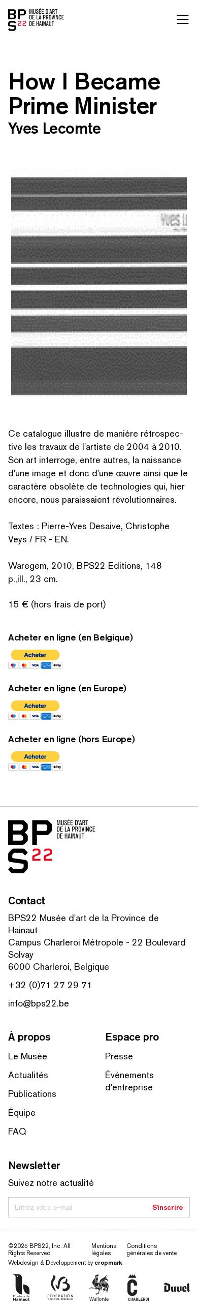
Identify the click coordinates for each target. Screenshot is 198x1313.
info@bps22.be (38, 1003)
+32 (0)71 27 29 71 (50, 985)
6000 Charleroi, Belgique (58, 966)
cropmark (108, 1262)
